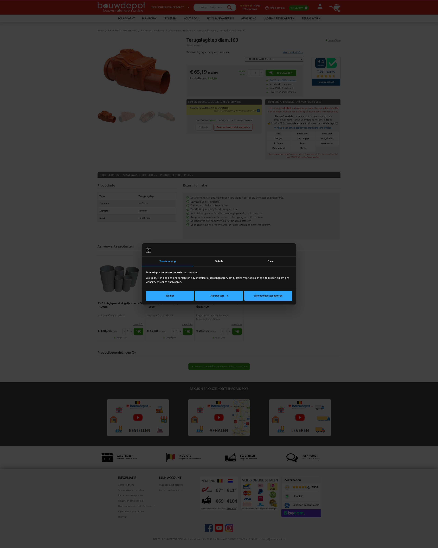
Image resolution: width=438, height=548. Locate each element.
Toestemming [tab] (167, 261)
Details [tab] (219, 261)
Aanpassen (217, 295)
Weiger (170, 295)
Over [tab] (270, 261)
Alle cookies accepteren (268, 295)
